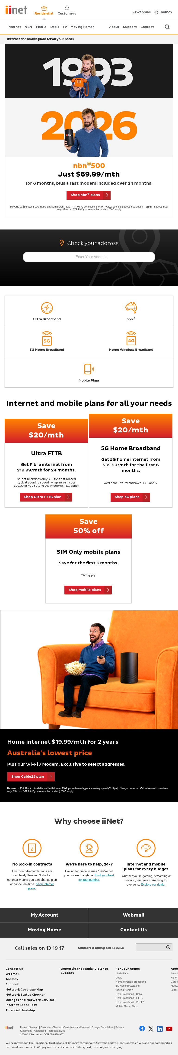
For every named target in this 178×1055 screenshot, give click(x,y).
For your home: (128, 968)
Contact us (14, 968)
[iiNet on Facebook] (142, 1029)
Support (130, 27)
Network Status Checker (25, 994)
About (114, 27)
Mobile (41, 27)
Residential (44, 13)
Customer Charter (51, 1027)
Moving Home (44, 930)
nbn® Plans (122, 973)
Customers (67, 13)
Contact (147, 27)
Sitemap (33, 1027)
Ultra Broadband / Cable (129, 994)
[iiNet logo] (16, 9)
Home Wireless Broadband (131, 981)
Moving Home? (82, 27)
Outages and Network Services (30, 1000)
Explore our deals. (153, 884)
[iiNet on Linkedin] (160, 1029)
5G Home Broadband (128, 985)
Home (23, 1027)
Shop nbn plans (85, 195)
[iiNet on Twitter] (151, 1028)
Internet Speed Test (21, 1005)
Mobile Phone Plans (127, 1006)
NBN (28, 27)
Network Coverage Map (24, 989)
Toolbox (165, 12)
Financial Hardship (20, 1010)
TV (65, 27)
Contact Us (133, 930)
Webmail (143, 12)
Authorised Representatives (49, 1030)
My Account (44, 915)
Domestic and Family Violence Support (84, 971)
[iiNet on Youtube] (169, 1029)
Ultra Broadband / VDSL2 (130, 1002)
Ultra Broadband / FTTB (129, 998)
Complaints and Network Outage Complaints (88, 1027)
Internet (14, 27)
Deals (54, 27)
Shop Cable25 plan (27, 776)
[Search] (168, 947)
